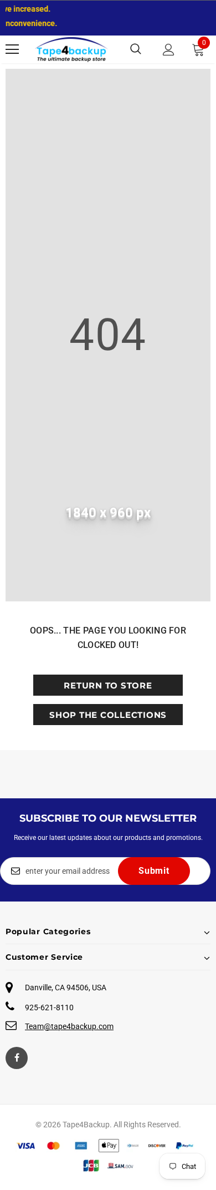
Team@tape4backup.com (69, 1026)
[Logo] (71, 49)
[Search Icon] (135, 49)
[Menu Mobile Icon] (12, 49)
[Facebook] (17, 1058)
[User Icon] (168, 49)
